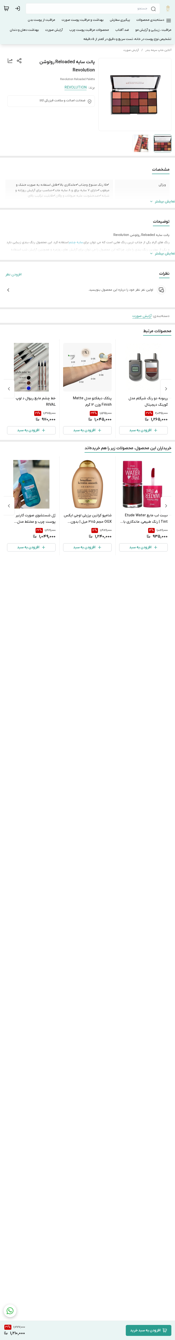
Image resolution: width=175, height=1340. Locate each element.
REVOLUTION (75, 87)
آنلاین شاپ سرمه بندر (158, 50)
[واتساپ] (10, 1310)
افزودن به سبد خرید (145, 1330)
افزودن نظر (13, 274)
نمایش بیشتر (165, 201)
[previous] (166, 389)
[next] (8, 389)
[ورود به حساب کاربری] (18, 8)
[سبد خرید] (6, 8)
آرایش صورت (131, 50)
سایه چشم (76, 242)
